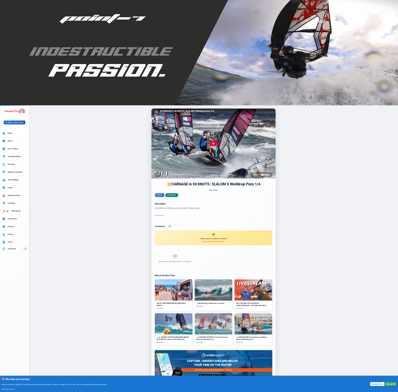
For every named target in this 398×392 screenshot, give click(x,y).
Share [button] (160, 195)
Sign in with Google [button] (15, 122)
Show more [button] (159, 215)
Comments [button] (172, 195)
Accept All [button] (391, 384)
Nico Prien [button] (213, 190)
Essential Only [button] (377, 384)
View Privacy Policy (8, 389)
